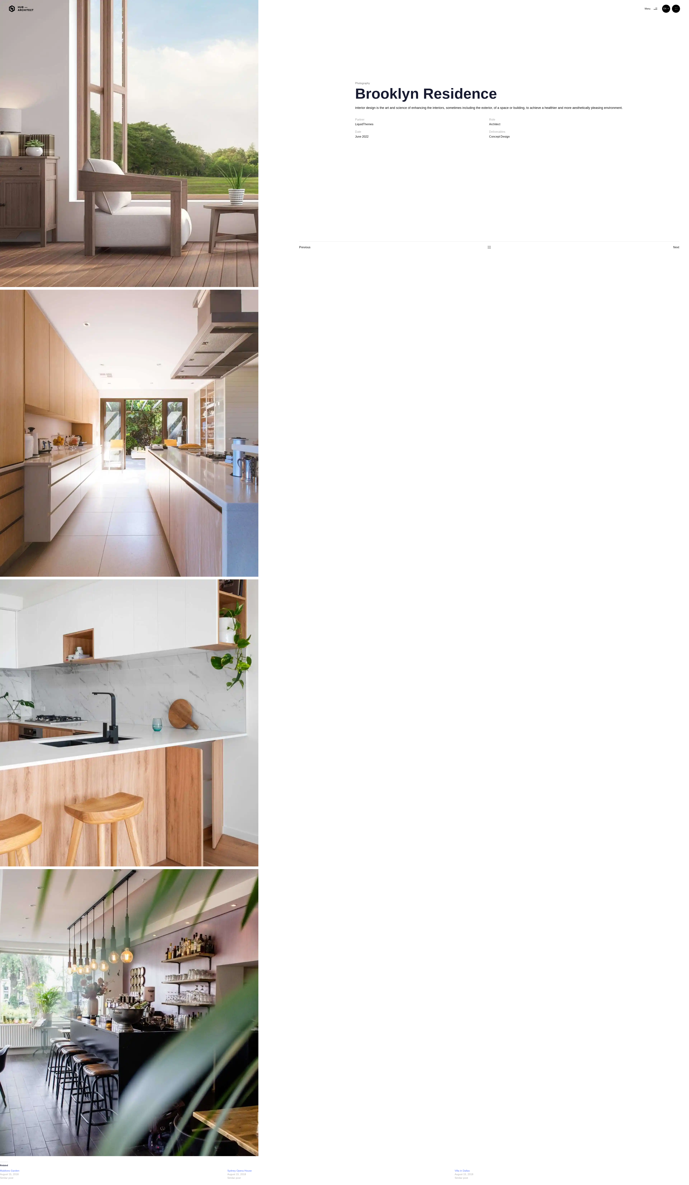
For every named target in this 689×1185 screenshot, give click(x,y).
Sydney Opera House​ (239, 1170)
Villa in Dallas (462, 1170)
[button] (666, 9)
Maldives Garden (9, 1170)
